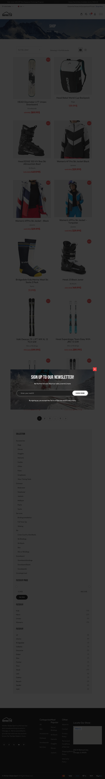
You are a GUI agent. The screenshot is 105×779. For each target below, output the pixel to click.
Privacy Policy (71, 400)
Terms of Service (56, 400)
